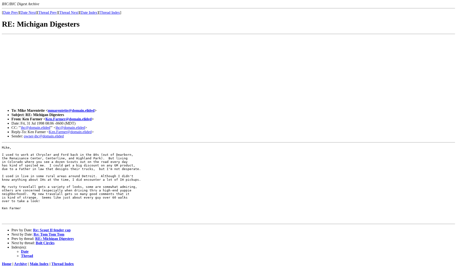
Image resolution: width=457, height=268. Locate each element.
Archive (20, 264)
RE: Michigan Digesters (54, 239)
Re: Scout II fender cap (52, 230)
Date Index (89, 12)
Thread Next (68, 12)
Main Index (39, 264)
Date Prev (10, 12)
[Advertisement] (228, 71)
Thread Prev (47, 12)
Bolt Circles (45, 243)
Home (6, 264)
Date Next (28, 12)
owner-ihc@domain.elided (44, 136)
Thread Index (110, 12)
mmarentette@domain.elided (71, 110)
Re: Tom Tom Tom (49, 234)
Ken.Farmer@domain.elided (68, 119)
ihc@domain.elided (35, 128)
